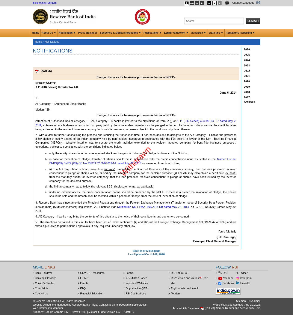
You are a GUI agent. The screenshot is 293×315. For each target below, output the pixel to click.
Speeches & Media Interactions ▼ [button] (120, 32)
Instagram (246, 278)
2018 (247, 92)
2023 (247, 65)
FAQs (83, 288)
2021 (247, 76)
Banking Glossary (45, 278)
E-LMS (84, 278)
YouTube (228, 278)
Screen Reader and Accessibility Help (238, 308)
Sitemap (241, 301)
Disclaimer (254, 301)
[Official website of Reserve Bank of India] (65, 16)
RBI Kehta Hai (179, 273)
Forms (129, 273)
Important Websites (137, 283)
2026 (247, 49)
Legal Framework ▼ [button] (176, 32)
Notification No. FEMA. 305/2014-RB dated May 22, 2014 (153, 206)
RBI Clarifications (136, 293)
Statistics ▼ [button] (215, 32)
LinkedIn (245, 283)
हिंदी (258, 2)
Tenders (175, 293)
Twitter (244, 273)
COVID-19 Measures (92, 273)
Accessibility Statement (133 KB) (194, 308)
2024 (247, 60)
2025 (247, 54)
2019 (247, 86)
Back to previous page (146, 250)
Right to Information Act (184, 288)
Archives (249, 102)
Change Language (243, 2)
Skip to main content (44, 2)
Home (35, 32)
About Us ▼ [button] (49, 32)
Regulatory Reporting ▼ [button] (240, 32)
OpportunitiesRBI (137, 288)
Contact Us (41, 293)
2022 (247, 70)
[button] (186, 3)
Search (253, 21)
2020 (247, 81)
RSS (225, 273)
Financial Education (91, 293)
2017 (247, 97)
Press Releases (88, 32)
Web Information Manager (48, 308)
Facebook (228, 283)
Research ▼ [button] (198, 32)
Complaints (41, 288)
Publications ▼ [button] (152, 32)
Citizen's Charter (44, 283)
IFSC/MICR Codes (136, 278)
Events (84, 283)
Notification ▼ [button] (67, 32)
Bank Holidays (43, 273)
